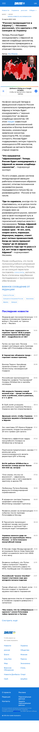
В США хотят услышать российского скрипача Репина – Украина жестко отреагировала (17, 407)
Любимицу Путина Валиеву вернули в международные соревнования (15, 490)
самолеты (19, 272)
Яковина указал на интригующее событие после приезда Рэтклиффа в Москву (17, 513)
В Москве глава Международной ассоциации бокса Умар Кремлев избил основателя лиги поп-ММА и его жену (18, 552)
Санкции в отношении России (13, 298)
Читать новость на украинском (19, 16)
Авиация (14, 302)
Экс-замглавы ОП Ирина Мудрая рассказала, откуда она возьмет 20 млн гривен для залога (17, 429)
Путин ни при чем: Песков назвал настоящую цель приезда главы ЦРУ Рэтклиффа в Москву (17, 346)
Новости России (8, 295)
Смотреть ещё (10, 620)
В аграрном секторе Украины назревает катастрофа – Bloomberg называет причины (16, 501)
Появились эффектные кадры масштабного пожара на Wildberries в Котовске (16, 441)
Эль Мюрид (13, 54)
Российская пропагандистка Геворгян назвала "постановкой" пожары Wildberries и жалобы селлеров (17, 381)
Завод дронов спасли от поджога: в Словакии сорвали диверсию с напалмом (18, 600)
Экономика (30, 298)
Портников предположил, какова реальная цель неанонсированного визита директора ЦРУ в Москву (17, 453)
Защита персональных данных (24, 703)
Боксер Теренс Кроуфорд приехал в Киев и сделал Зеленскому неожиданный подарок (14, 367)
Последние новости (15, 311)
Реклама (22, 692)
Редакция (6, 697)
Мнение (10, 14)
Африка (5, 302)
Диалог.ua (16, 711)
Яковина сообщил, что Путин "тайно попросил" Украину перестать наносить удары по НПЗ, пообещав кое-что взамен (16, 565)
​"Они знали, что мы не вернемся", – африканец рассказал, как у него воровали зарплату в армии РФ (17, 478)
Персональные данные (24, 698)
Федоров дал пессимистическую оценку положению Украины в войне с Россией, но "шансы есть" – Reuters (17, 320)
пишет (11, 121)
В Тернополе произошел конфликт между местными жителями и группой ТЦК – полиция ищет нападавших (15, 525)
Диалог (4, 14)
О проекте (6, 692)
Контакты (6, 701)
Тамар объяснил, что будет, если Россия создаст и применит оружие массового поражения (17, 589)
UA (35, 3)
